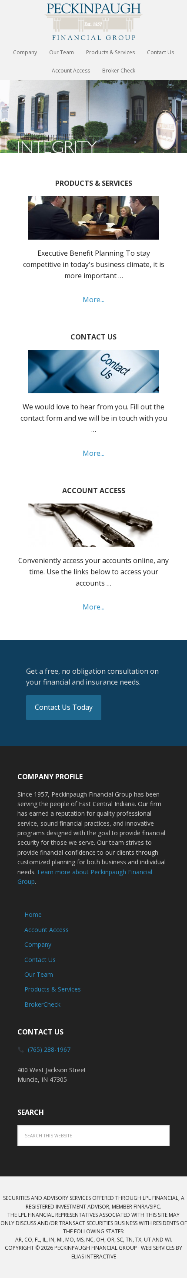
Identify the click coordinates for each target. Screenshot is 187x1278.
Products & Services (52, 989)
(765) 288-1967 (49, 1049)
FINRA (141, 1206)
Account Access (46, 930)
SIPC (155, 1206)
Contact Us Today (64, 707)
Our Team (38, 974)
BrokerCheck (42, 1004)
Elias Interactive (93, 1256)
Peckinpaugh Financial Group (93, 21)
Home (33, 914)
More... (93, 299)
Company (37, 944)
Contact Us (40, 959)
